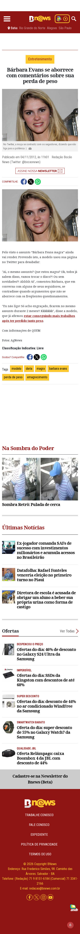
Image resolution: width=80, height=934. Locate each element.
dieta (29, 369)
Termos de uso (40, 854)
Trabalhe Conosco (39, 815)
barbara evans (58, 369)
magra (41, 369)
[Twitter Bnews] (36, 898)
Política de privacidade (39, 844)
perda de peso (13, 377)
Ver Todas (67, 631)
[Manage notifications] (70, 925)
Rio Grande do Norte (32, 28)
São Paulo (65, 28)
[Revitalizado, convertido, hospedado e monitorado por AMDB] (74, 908)
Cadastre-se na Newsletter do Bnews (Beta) (40, 779)
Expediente (39, 835)
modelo (16, 369)
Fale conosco (39, 825)
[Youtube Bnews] (50, 898)
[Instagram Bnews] (43, 898)
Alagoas (52, 28)
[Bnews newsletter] (40, 171)
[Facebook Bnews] (29, 898)
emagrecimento (37, 377)
